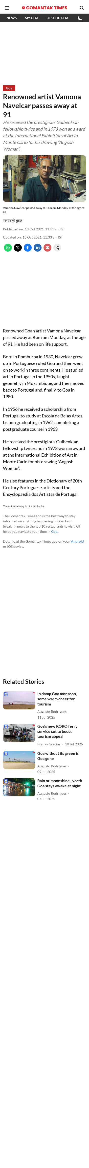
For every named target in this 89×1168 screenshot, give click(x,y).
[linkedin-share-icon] (38, 250)
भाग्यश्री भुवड (12, 220)
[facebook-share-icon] (28, 250)
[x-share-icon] (18, 250)
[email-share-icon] (47, 250)
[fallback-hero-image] (19, 700)
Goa (54, 531)
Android (77, 541)
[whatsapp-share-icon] (8, 250)
